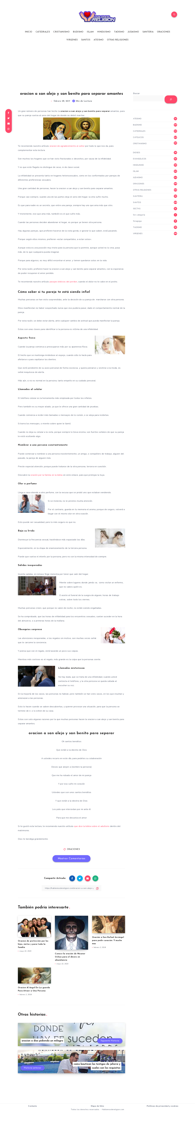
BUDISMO (78, 32)
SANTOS (85, 40)
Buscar (136, 93)
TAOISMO (119, 32)
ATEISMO (98, 40)
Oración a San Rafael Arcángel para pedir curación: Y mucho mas (108, 940)
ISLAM (90, 32)
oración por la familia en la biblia (47, 475)
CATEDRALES (43, 32)
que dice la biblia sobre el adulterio (91, 826)
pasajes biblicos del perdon (63, 281)
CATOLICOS (138, 137)
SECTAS (136, 208)
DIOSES (136, 152)
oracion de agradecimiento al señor (67, 146)
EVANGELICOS (139, 159)
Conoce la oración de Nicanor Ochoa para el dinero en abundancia (70, 957)
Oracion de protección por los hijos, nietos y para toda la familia (33, 944)
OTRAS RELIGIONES (118, 40)
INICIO (28, 32)
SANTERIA (147, 32)
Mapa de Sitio (97, 1106)
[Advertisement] (97, 66)
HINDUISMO (104, 32)
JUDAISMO (133, 32)
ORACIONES (163, 32)
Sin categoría (139, 215)
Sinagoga (137, 221)
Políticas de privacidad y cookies (162, 1106)
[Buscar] (171, 99)
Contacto (32, 1106)
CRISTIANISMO (61, 32)
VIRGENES (72, 40)
